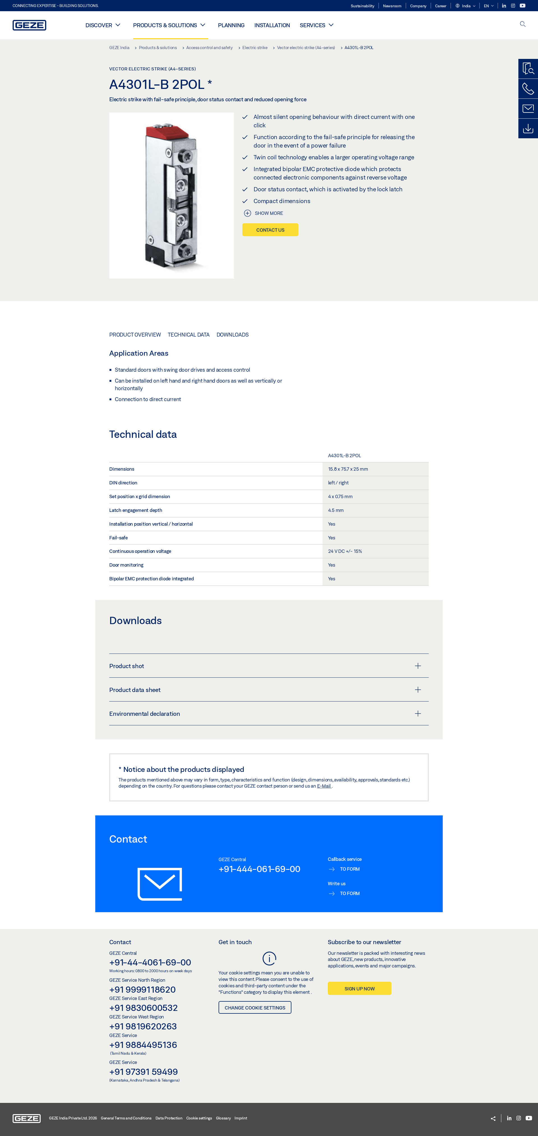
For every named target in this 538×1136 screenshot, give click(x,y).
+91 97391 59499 (143, 1071)
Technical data (189, 335)
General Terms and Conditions (126, 1118)
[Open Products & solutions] (202, 24)
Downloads (233, 335)
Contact (120, 942)
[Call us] (528, 88)
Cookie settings (199, 1118)
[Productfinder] (528, 69)
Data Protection (169, 1118)
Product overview (135, 335)
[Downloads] (528, 128)
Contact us (270, 230)
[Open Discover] (117, 24)
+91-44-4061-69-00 (150, 962)
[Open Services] (331, 24)
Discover (98, 25)
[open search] (523, 24)
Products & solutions (165, 25)
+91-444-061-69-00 (259, 869)
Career (440, 6)
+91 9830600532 (143, 1007)
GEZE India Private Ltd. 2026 (73, 1118)
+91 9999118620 (142, 989)
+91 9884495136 (143, 1045)
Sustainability (362, 6)
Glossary (223, 1118)
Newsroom (392, 6)
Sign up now (360, 988)
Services (312, 25)
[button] (465, 6)
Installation (272, 25)
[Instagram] (513, 5)
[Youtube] (522, 5)
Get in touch (235, 942)
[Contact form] (528, 108)
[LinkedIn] (504, 5)
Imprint (241, 1118)
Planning (231, 25)
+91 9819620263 (143, 1026)
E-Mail (324, 785)
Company (418, 6)
